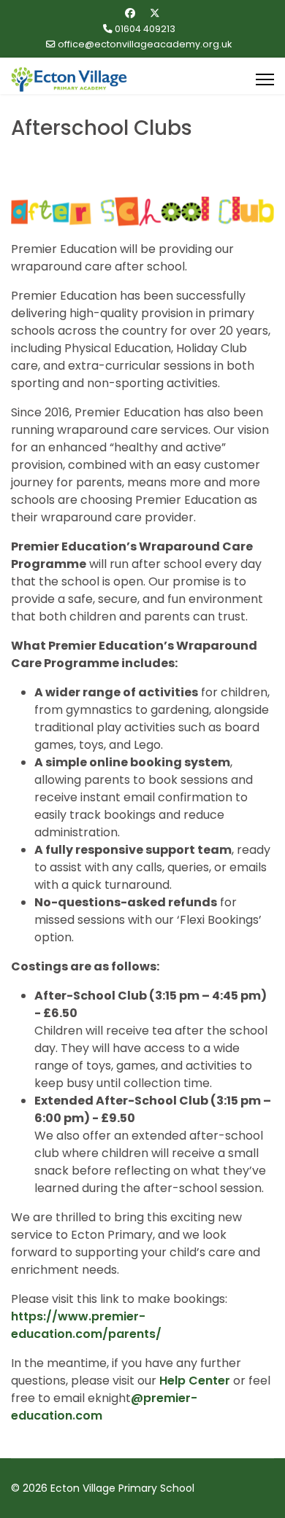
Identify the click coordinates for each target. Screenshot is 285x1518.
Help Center (194, 1380)
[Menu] (265, 79)
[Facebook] (130, 13)
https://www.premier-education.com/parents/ (86, 1325)
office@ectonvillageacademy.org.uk (145, 44)
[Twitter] (155, 13)
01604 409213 (145, 29)
